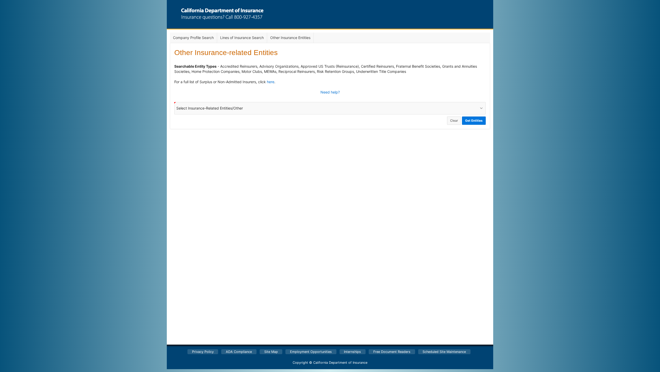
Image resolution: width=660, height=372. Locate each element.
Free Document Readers (391, 352)
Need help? (330, 92)
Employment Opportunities (311, 352)
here (270, 82)
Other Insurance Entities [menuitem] (290, 37)
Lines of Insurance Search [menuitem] (242, 37)
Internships (352, 352)
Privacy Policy (203, 352)
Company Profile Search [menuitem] (193, 37)
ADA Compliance (239, 352)
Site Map (271, 352)
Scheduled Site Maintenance (444, 352)
